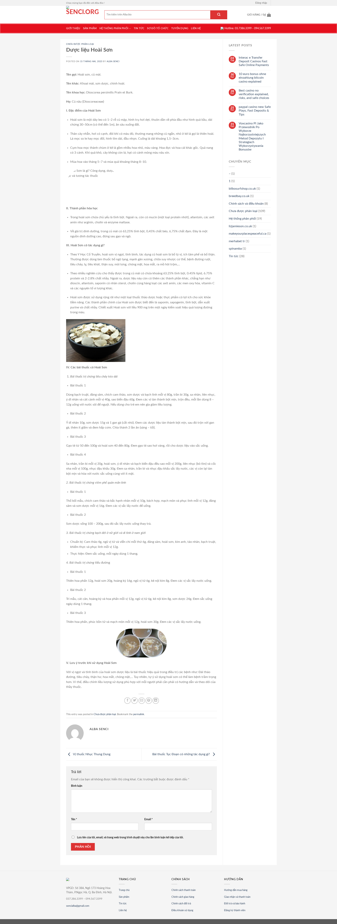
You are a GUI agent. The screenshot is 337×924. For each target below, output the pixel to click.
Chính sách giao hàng (182, 897)
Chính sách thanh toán (183, 890)
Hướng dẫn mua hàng (235, 890)
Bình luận (76, 785)
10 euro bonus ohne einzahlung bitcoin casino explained (252, 77)
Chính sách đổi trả (181, 903)
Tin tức (139, 28)
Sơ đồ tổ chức (157, 28)
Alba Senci (113, 61)
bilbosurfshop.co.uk (242, 188)
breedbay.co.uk (239, 196)
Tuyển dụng (179, 28)
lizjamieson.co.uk (240, 226)
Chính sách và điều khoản (246, 203)
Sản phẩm (90, 28)
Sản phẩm (124, 897)
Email (148, 819)
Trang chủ (124, 890)
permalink (138, 714)
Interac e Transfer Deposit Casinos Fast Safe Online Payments (254, 61)
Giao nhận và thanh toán (237, 897)
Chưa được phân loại (80, 44)
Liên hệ (123, 910)
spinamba (235, 248)
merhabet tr (237, 241)
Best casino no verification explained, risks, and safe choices (254, 94)
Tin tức (123, 903)
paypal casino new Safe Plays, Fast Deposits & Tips (255, 110)
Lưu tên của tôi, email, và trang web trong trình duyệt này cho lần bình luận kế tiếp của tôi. (130, 837)
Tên (74, 819)
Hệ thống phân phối (114, 28)
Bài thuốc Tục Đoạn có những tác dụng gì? (181, 754)
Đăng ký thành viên (234, 910)
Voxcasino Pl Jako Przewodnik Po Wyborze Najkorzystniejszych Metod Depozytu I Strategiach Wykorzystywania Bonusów (252, 136)
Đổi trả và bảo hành (234, 903)
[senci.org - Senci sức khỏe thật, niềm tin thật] (82, 15)
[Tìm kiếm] (218, 14)
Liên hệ (196, 28)
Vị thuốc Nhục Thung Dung (91, 754)
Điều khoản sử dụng (182, 910)
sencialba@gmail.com (77, 906)
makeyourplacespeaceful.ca (247, 233)
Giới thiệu (73, 28)
